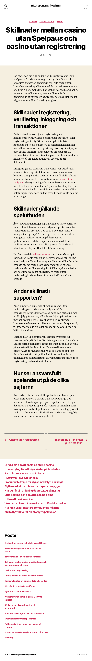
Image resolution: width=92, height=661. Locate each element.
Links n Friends (46, 21)
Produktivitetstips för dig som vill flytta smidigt (33, 482)
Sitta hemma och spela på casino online (28, 494)
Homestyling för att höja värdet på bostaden (32, 469)
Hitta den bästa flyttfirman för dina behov (24, 613)
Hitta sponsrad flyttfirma (46, 5)
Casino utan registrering (16, 570)
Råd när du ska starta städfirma (24, 473)
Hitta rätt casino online (18, 499)
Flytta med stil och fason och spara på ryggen (32, 486)
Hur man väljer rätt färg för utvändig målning (31, 507)
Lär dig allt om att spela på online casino (29, 465)
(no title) (8, 637)
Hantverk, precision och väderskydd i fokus (25, 543)
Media (60, 21)
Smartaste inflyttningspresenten (20, 619)
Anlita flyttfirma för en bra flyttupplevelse (30, 512)
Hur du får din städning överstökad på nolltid (32, 490)
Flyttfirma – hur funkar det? (21, 477)
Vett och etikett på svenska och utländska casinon (35, 503)
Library (33, 21)
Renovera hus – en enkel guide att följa (23, 557)
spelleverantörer (40, 254)
